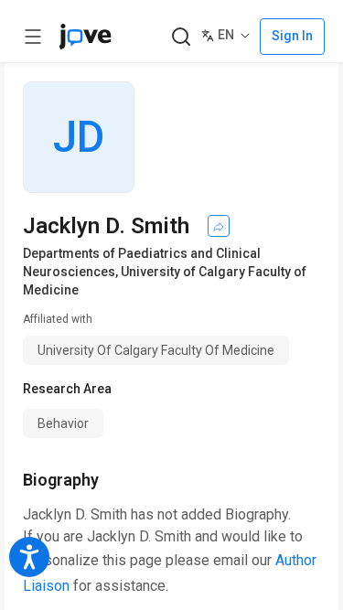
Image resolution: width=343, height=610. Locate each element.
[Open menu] (33, 36)
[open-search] (180, 37)
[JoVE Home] (85, 36)
